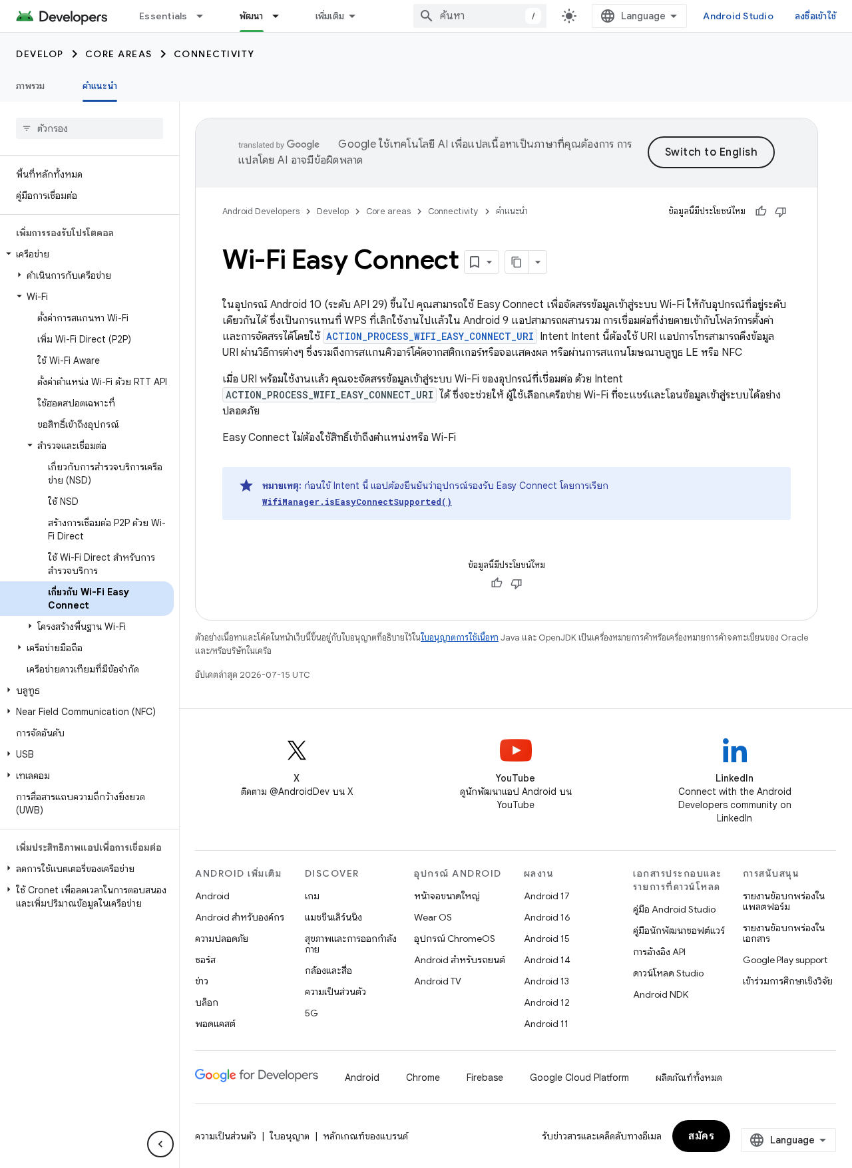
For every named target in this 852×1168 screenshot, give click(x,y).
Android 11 (546, 1024)
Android (212, 896)
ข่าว (201, 981)
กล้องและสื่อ (328, 970)
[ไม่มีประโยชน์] (781, 211)
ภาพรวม (30, 86)
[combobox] (479, 16)
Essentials (163, 16)
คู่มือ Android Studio (674, 909)
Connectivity (214, 54)
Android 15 (547, 939)
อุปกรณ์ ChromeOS (454, 939)
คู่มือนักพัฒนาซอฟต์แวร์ (679, 931)
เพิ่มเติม (330, 16)
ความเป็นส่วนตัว (335, 992)
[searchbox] (89, 128)
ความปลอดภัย (221, 939)
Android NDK (660, 994)
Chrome (423, 1078)
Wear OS (433, 917)
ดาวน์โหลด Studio (668, 973)
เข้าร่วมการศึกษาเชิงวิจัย (788, 981)
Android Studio (738, 16)
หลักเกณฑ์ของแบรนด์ (365, 1136)
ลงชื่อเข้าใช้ (815, 16)
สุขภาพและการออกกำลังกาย (351, 944)
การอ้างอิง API (659, 952)
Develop (40, 54)
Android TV (437, 981)
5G (311, 1013)
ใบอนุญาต (290, 1136)
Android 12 (547, 1002)
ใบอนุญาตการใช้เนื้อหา (460, 637)
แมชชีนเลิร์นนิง (333, 917)
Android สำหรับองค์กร (239, 917)
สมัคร (701, 1136)
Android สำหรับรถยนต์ (459, 960)
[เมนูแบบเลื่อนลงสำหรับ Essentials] (206, 16)
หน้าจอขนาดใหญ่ (447, 896)
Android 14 (547, 960)
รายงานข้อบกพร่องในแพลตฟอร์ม (784, 901)
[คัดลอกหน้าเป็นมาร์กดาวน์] (517, 262)
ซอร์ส (205, 960)
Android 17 (547, 896)
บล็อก (206, 1002)
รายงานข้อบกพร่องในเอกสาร (784, 933)
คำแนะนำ (100, 86)
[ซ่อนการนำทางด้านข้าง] (160, 1144)
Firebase (485, 1078)
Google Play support (785, 960)
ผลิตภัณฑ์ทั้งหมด (689, 1078)
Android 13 (546, 981)
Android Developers (261, 211)
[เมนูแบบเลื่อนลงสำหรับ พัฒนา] (282, 16)
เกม (312, 896)
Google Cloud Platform (579, 1078)
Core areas (118, 54)
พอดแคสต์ (215, 1024)
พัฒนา (252, 16)
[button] (87, 254)
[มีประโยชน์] (761, 211)
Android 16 (547, 917)
